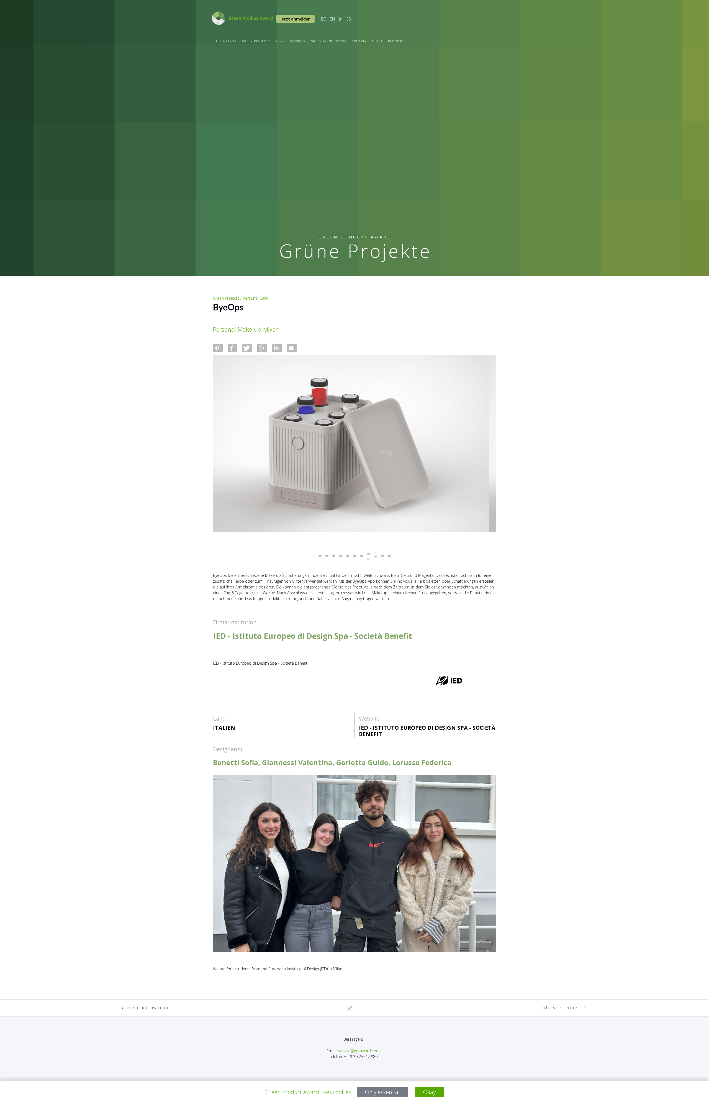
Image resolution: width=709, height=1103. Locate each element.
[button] (218, 348)
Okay (429, 1092)
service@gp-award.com (359, 1050)
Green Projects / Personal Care (240, 298)
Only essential (382, 1092)
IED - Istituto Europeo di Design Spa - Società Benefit (427, 731)
